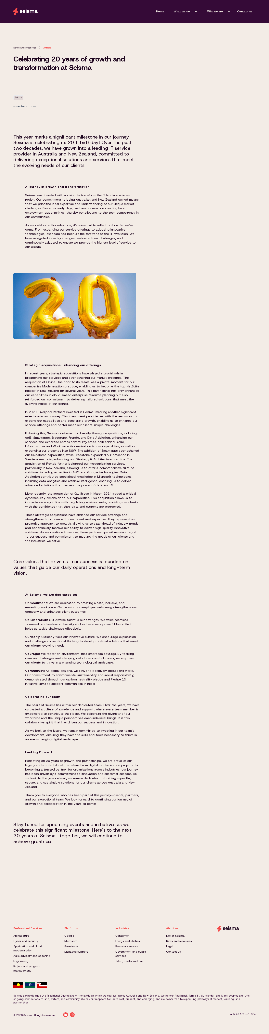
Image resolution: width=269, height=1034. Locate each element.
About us (172, 928)
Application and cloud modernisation (27, 948)
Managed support (76, 951)
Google (69, 935)
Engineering (20, 961)
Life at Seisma (175, 935)
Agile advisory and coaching (31, 956)
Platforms (71, 928)
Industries (122, 928)
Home (160, 11)
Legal (169, 946)
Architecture (21, 935)
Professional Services (28, 928)
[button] (184, 11)
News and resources (24, 47)
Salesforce (71, 946)
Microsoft (70, 941)
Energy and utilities (127, 941)
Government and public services (130, 954)
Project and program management (26, 968)
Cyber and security (25, 941)
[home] (25, 11)
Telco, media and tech (129, 961)
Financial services (126, 946)
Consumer (122, 935)
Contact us (244, 11)
